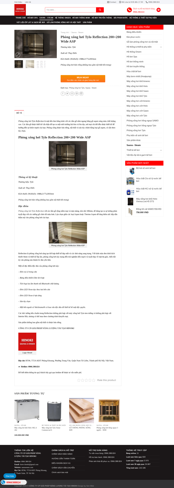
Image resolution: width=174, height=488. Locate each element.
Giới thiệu (18, 2)
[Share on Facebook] (63, 94)
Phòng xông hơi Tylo (136, 130)
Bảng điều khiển (134, 32)
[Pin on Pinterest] (77, 94)
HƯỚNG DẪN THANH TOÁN (63, 459)
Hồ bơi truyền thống (102, 18)
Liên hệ (28, 2)
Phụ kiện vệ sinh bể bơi (137, 135)
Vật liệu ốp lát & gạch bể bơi (31, 22)
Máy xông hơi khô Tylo (137, 96)
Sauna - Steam (134, 145)
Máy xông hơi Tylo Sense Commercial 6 (51, 429)
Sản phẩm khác (134, 140)
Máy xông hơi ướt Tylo (137, 116)
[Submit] (100, 9)
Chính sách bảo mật (60, 472)
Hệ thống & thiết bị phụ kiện (143, 18)
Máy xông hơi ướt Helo (137, 106)
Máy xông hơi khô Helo (137, 86)
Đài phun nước (121, 18)
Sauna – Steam (46, 18)
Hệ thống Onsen (63, 18)
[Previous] (18, 44)
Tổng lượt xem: (132, 468)
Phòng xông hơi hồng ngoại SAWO (142, 121)
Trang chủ (21, 18)
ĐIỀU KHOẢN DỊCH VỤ (61, 463)
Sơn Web (90, 486)
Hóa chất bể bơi (134, 71)
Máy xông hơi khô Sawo (138, 91)
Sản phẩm (87, 22)
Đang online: (131, 453)
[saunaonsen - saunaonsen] (27, 10)
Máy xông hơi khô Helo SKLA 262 (25, 429)
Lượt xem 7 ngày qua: (135, 461)
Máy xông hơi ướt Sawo (138, 111)
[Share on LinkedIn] (81, 94)
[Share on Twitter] (67, 94)
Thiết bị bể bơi (133, 150)
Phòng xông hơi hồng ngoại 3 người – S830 (107, 429)
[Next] (52, 44)
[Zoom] (17, 55)
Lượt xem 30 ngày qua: (135, 464)
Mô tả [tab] (19, 113)
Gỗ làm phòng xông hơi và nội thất (64, 22)
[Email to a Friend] (72, 94)
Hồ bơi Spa (32, 18)
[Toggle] (161, 46)
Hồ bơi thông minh (81, 18)
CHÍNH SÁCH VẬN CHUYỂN (63, 468)
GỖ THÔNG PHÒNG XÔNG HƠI (80, 429)
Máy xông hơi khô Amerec (138, 81)
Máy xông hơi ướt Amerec (138, 101)
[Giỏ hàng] (159, 10)
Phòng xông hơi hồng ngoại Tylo (141, 126)
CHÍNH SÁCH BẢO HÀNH (62, 454)
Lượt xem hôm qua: (134, 457)
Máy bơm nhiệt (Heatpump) (139, 76)
